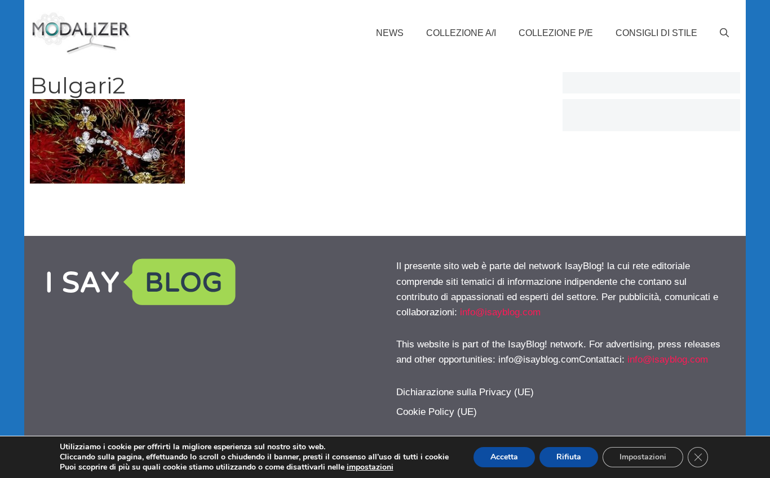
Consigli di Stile (656, 33)
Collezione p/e (556, 33)
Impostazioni (642, 457)
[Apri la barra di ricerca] (724, 33)
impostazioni (370, 467)
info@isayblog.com (500, 312)
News (390, 33)
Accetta (504, 457)
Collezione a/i (461, 33)
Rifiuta (568, 457)
